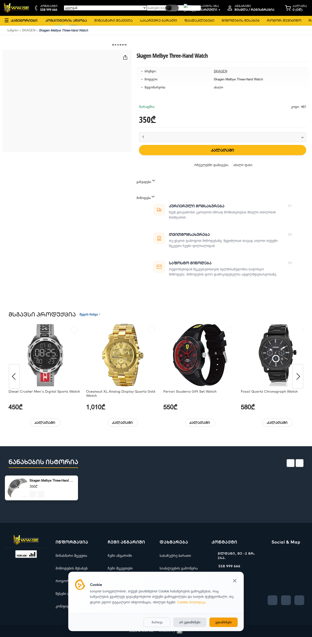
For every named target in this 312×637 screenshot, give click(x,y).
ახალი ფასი (242, 165)
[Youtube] (286, 600)
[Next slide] (299, 463)
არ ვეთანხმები (190, 622)
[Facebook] (272, 600)
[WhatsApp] (299, 600)
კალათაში (44, 422)
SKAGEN (28, 30)
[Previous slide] (290, 463)
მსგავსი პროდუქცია (42, 314)
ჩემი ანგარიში (120, 555)
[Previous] (14, 376)
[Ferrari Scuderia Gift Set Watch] (200, 355)
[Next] (297, 376)
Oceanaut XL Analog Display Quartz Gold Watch (120, 394)
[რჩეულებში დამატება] (74, 329)
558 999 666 (229, 566)
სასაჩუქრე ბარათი (175, 555)
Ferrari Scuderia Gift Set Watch (189, 392)
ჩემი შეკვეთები (120, 568)
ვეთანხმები (223, 622)
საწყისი (13, 30)
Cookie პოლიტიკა (191, 602)
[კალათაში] (32, 494)
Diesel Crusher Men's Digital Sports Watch (44, 392)
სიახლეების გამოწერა (179, 568)
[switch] (172, 8)
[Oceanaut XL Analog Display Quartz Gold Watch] (123, 355)
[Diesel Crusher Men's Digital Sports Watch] (45, 355)
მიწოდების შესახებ (72, 568)
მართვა (157, 622)
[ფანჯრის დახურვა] (235, 581)
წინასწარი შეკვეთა (71, 555)
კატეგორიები (20, 20)
